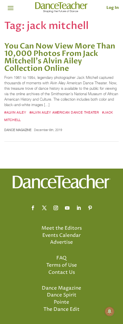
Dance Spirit (61, 295)
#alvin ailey (15, 112)
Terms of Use (61, 265)
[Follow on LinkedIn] (78, 207)
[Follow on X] (44, 207)
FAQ (61, 258)
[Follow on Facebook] (32, 207)
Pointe (61, 302)
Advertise (61, 242)
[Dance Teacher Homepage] (61, 7)
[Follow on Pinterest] (90, 207)
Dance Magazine (17, 130)
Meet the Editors (61, 228)
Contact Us (61, 272)
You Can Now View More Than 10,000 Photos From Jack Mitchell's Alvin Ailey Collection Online (59, 57)
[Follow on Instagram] (55, 207)
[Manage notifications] (109, 311)
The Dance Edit (61, 309)
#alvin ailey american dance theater (64, 112)
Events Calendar (61, 235)
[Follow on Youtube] (67, 207)
